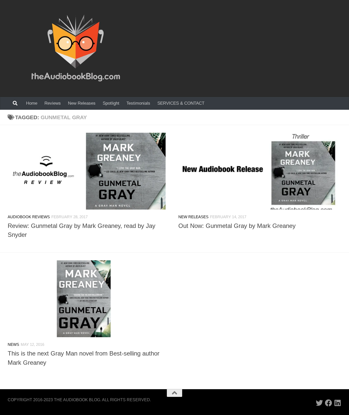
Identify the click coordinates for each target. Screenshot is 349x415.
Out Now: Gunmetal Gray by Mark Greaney (237, 226)
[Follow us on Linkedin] (337, 403)
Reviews (52, 103)
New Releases (82, 103)
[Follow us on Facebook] (328, 403)
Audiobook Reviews (29, 217)
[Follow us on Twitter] (319, 403)
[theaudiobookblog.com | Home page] (76, 48)
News (13, 345)
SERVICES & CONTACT (180, 103)
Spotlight (111, 103)
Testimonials (138, 103)
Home (31, 103)
